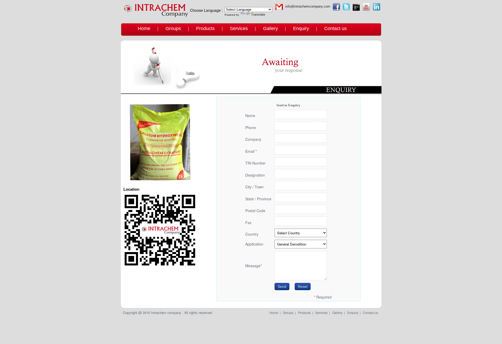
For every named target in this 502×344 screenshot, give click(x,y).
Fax (248, 222)
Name (250, 115)
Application (254, 244)
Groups (173, 28)
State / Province (258, 198)
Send (282, 286)
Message (253, 265)
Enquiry (301, 28)
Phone (250, 127)
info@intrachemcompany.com (307, 6)
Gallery (270, 28)
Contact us (335, 28)
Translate (258, 14)
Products (205, 28)
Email (251, 151)
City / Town (254, 186)
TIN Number (255, 163)
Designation (255, 175)
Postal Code (255, 210)
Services (239, 28)
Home (144, 28)
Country (251, 234)
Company (253, 139)
